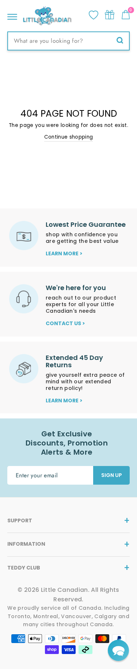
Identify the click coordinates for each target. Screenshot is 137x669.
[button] (118, 650)
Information (26, 544)
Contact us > (65, 323)
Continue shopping (68, 137)
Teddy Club (23, 567)
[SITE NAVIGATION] (12, 15)
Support (19, 520)
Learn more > (64, 253)
